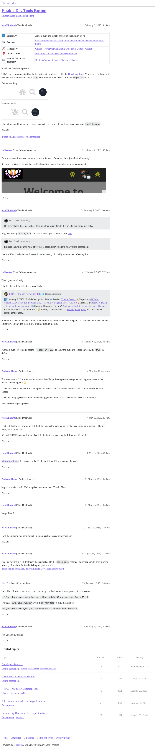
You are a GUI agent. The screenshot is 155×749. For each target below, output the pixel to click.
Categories (16, 737)
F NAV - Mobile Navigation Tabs (25, 294)
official (24, 669)
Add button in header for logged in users (24, 700)
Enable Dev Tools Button (24, 10)
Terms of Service (45, 737)
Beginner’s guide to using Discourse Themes (56, 60)
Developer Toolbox (12, 664)
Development (73, 309)
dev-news (20, 717)
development (33, 669)
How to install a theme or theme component (56, 53)
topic (83, 309)
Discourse (18, 745)
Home (5, 737)
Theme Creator (68, 299)
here (70, 233)
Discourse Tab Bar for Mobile (18, 676)
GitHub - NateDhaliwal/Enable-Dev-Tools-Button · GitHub (63, 48)
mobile (23, 693)
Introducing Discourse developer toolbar (21, 137)
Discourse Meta (9, 3)
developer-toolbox (48, 669)
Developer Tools (76, 74)
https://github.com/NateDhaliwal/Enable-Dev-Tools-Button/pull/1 (33, 568)
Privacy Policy (63, 737)
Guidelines (29, 737)
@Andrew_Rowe (10, 461)
